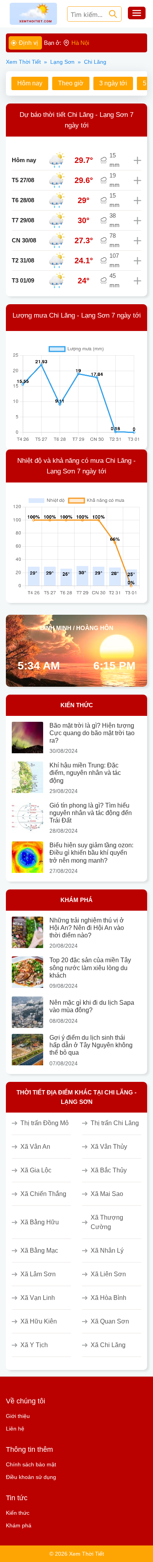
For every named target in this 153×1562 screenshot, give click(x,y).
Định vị (28, 42)
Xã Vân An (35, 1146)
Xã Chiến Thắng (43, 1193)
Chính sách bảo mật (31, 1464)
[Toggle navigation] (136, 13)
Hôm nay (29, 83)
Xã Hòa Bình (108, 1297)
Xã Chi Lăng (108, 1345)
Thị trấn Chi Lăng (115, 1123)
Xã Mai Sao (107, 1193)
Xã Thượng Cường (107, 1222)
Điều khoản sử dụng (31, 1477)
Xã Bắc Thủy (109, 1170)
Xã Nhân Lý (107, 1250)
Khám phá (18, 1525)
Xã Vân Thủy (109, 1146)
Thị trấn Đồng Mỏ (44, 1123)
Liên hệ (15, 1428)
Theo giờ (71, 83)
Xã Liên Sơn (108, 1274)
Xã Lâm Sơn (38, 1274)
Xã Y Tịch (34, 1345)
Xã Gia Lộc (35, 1170)
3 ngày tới (113, 83)
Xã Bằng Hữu (39, 1222)
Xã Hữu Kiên (38, 1321)
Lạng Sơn (62, 62)
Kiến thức (17, 1513)
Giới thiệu (18, 1416)
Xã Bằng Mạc (39, 1250)
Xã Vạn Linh (37, 1297)
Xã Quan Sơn (110, 1321)
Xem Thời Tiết (23, 62)
